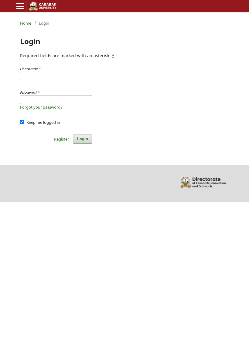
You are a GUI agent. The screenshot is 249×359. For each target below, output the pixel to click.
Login (82, 139)
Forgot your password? (41, 107)
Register (61, 139)
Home (25, 23)
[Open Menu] (20, 6)
